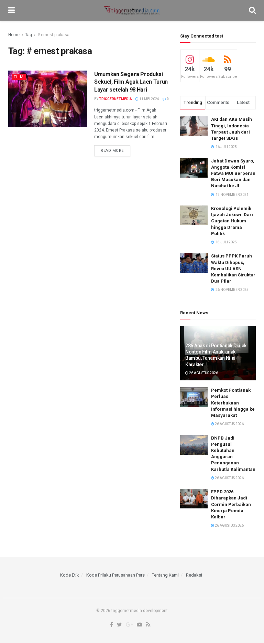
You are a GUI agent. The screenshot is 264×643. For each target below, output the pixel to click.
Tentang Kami (165, 575)
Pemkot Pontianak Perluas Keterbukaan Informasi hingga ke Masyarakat (233, 403)
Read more (112, 150)
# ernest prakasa (53, 34)
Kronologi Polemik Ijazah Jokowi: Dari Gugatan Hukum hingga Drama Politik (232, 221)
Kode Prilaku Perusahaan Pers (115, 575)
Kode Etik (69, 575)
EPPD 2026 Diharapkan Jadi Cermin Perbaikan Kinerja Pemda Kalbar (231, 504)
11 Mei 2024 (149, 99)
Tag (28, 34)
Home (14, 34)
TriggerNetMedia (115, 99)
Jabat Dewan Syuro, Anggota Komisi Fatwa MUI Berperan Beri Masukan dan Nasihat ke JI (233, 173)
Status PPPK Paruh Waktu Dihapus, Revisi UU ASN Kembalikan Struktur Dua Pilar (233, 268)
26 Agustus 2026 (203, 373)
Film (19, 77)
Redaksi (194, 575)
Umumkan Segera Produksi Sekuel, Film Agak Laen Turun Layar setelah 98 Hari (131, 82)
